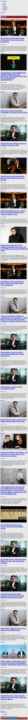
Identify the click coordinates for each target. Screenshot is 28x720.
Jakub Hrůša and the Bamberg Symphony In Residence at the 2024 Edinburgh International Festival (12, 595)
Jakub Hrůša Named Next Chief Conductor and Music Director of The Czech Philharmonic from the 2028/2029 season (14, 247)
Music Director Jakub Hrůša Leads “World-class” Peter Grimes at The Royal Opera (12, 40)
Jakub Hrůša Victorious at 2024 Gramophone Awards (11, 387)
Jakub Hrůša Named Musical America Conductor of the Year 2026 (13, 144)
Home (4, 3)
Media (4, 9)
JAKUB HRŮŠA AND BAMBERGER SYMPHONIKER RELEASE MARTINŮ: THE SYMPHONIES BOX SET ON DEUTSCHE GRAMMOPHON (14, 76)
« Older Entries (4, 712)
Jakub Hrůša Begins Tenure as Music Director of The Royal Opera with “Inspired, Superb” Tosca (13, 212)
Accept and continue (10, 718)
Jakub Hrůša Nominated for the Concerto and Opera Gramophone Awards (12, 526)
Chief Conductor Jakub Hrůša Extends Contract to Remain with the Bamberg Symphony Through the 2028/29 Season (14, 662)
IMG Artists (8, 716)
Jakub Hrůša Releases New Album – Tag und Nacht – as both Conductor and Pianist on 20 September (14, 454)
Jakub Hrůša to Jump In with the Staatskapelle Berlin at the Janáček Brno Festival (12, 354)
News (4, 5)
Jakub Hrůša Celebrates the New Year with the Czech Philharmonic (13, 629)
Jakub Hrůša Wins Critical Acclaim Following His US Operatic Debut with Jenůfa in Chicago (13, 697)
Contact (4, 10)
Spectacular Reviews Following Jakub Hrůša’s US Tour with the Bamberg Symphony (13, 561)
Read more (16, 718)
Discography (5, 7)
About (4, 4)
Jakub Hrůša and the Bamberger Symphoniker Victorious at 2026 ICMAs (14, 111)
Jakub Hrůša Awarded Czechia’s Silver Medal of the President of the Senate (14, 420)
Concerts (5, 6)
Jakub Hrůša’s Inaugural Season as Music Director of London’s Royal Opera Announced (12, 283)
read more (3, 53)
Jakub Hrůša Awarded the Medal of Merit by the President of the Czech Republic (12, 178)
